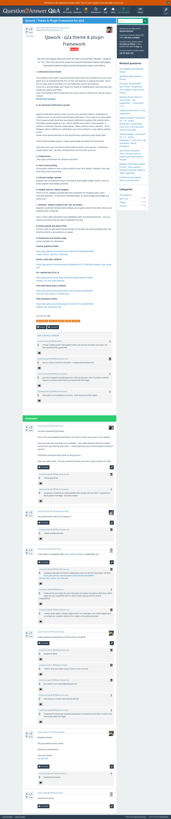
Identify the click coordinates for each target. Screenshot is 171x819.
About (140, 12)
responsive (76, 321)
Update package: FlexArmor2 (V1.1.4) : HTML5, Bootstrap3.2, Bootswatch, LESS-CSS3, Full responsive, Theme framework (132, 124)
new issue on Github (127, 44)
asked (38, 28)
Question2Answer (126, 31)
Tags (105, 12)
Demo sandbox (20, 817)
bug (137, 46)
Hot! (86, 12)
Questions (77, 12)
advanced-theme (42, 321)
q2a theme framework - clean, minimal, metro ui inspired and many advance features (131, 155)
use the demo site (126, 53)
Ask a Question (123, 12)
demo (96, 3)
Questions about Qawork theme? (130, 77)
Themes (54, 28)
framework (53, 321)
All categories (125, 195)
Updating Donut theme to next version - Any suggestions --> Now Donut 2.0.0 (131, 101)
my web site (43, 758)
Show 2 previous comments (48, 336)
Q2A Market (164, 817)
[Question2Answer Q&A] (31, 10)
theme (68, 321)
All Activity (67, 12)
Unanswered (96, 12)
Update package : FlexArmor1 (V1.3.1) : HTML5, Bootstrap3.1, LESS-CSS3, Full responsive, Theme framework (132, 140)
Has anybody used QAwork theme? (131, 70)
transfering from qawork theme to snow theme (130, 178)
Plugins (122, 202)
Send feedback (8, 817)
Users (113, 12)
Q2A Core (123, 198)
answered (41, 426)
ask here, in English (132, 37)
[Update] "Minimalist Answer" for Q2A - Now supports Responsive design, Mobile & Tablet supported (132, 168)
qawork (61, 321)
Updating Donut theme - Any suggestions (132, 112)
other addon (69, 554)
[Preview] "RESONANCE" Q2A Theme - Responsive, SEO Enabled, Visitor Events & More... (131, 88)
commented (41, 341)
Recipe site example (45, 99)
